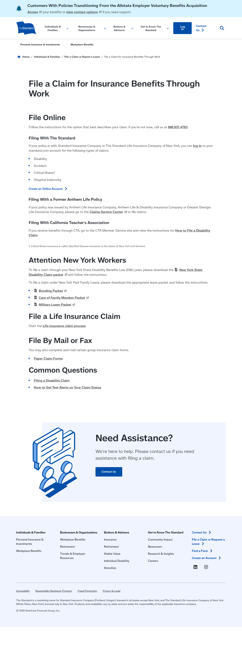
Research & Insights (161, 553)
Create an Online (46, 188)
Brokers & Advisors (116, 532)
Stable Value (112, 553)
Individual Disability (116, 561)
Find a (200, 551)
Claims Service (106, 212)
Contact (201, 28)
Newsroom (155, 546)
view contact (82, 12)
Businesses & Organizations (78, 532)
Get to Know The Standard (165, 532)
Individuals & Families (30, 532)
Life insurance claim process (64, 326)
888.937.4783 (177, 127)
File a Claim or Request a (208, 542)
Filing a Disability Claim (51, 380)
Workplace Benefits (28, 551)
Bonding (51, 291)
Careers (153, 561)
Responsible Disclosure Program (53, 590)
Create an (204, 558)
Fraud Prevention (87, 590)
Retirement (67, 546)
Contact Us (109, 471)
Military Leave (55, 305)
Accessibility (23, 590)
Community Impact (160, 539)
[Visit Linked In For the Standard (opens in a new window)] (196, 567)
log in (197, 146)
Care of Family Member (62, 298)
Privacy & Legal (111, 590)
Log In (182, 28)
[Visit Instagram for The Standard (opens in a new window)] (206, 567)
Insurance (110, 539)
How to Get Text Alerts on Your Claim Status (67, 387)
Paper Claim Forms (48, 358)
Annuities (110, 568)
